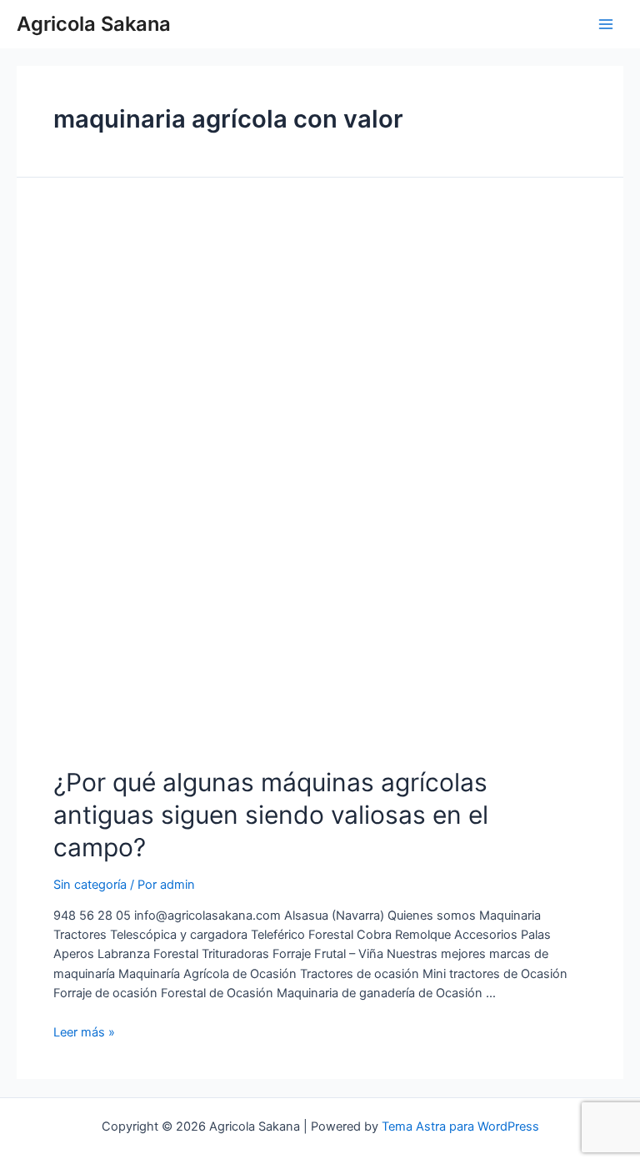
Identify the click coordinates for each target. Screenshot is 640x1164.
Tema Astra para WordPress (460, 1126)
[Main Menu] (605, 24)
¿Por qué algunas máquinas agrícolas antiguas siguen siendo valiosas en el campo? (270, 814)
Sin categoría (90, 884)
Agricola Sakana (94, 24)
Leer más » (84, 1032)
